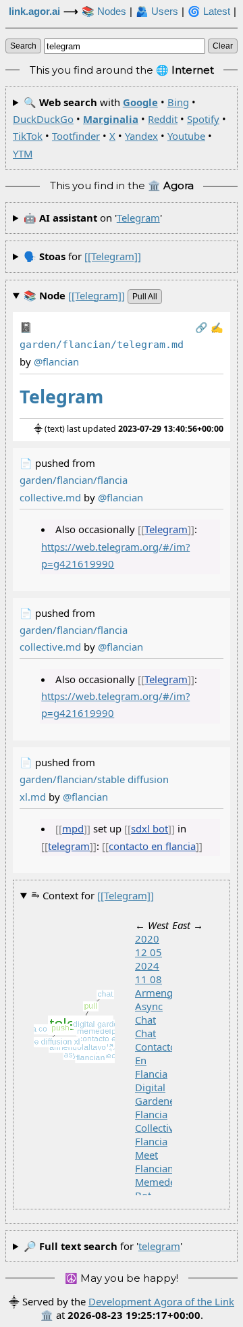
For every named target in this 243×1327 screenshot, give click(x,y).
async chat (149, 1012)
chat (145, 1033)
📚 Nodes (104, 11)
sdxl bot (149, 828)
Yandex (141, 136)
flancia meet (151, 1147)
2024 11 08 (148, 972)
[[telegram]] (112, 256)
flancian (154, 1168)
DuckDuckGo (43, 119)
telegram (138, 217)
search (23, 46)
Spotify (203, 119)
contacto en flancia (152, 846)
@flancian (120, 497)
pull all (144, 296)
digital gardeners (159, 1093)
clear (223, 46)
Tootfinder (76, 136)
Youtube (186, 136)
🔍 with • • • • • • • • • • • (119, 127)
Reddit (163, 119)
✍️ (217, 327)
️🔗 (201, 327)
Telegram (166, 529)
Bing (178, 102)
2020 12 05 (148, 945)
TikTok (28, 136)
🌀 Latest (209, 11)
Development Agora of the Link (161, 1301)
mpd (73, 828)
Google (140, 102)
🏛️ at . (121, 1315)
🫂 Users (157, 11)
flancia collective (157, 1120)
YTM (22, 153)
